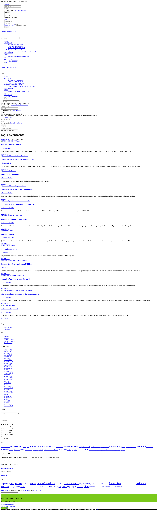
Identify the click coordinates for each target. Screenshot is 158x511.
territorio (40, 450)
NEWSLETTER (13, 61)
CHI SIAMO (8, 43)
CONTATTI (8, 59)
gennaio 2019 (8, 386)
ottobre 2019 (8, 376)
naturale (134, 447)
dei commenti (9, 341)
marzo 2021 (7, 358)
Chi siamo (7, 329)
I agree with (10, 10)
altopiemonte (5, 447)
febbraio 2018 (8, 402)
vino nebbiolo (106, 450)
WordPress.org (8, 343)
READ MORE (5, 154)
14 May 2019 (5, 297)
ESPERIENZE (8, 53)
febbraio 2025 (8, 350)
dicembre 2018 (8, 388)
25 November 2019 (6, 208)
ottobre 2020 (8, 363)
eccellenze (106, 447)
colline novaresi (71, 446)
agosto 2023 (7, 351)
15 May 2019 (5, 282)
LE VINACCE (4, 475)
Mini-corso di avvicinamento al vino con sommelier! (20, 294)
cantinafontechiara (46, 446)
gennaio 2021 (8, 360)
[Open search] (1, 38)
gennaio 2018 (8, 404)
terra (37, 450)
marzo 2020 (7, 369)
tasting (34, 450)
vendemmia (55, 450)
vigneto (74, 450)
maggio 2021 (8, 355)
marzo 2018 (7, 401)
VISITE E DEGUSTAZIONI (13, 49)
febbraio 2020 (8, 371)
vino (86, 449)
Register (6, 4)
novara (151, 447)
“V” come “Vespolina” (9, 309)
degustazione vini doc (94, 447)
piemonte (5, 449)
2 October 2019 (5, 252)
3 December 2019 (6, 178)
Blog (5, 58)
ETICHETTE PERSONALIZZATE (18, 56)
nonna (147, 447)
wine (124, 450)
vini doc (80, 450)
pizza (10, 450)
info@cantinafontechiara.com (19, 105)
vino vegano (119, 450)
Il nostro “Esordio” (8, 234)
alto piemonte (16, 446)
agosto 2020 (7, 365)
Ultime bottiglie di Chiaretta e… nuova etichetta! (19, 204)
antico (28, 447)
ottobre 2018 (8, 391)
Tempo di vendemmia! (9, 249)
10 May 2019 (5, 312)
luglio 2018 (7, 396)
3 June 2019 (4, 267)
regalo (14, 450)
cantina (33, 446)
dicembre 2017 (8, 406)
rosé (26, 450)
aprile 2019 (7, 383)
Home (6, 41)
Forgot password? (9, 25)
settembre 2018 (8, 393)
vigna (69, 450)
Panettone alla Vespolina (10, 174)
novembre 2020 (8, 361)
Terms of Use (26, 490)
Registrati (7, 336)
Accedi (6, 338)
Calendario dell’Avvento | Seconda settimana (17, 159)
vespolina (63, 449)
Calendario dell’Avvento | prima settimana (17, 189)
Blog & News (8, 327)
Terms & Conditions (20, 10)
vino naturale (98, 450)
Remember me (21, 25)
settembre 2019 (8, 378)
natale (127, 447)
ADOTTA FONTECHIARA (16, 48)
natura (130, 447)
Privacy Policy (37, 490)
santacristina (29, 450)
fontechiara (115, 446)
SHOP (6, 54)
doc (101, 447)
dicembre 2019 (8, 373)
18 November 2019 (6, 237)
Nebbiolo (141, 446)
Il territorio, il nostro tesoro (15, 46)
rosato (18, 450)
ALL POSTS (8, 139)
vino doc (92, 450)
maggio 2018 (8, 397)
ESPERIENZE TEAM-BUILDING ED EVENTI (22, 51)
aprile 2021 (7, 356)
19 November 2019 (6, 223)
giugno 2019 (8, 379)
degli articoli (9, 339)
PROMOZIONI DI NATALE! (12, 145)
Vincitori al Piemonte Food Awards (14, 219)
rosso (22, 450)
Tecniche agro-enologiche (15, 44)
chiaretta (61, 447)
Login (6, 19)
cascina (57, 447)
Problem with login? (6, 117)
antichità (24, 447)
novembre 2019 (8, 374)
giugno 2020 (8, 366)
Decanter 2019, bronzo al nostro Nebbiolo (16, 264)
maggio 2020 (8, 368)
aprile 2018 (7, 399)
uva (50, 450)
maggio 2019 (8, 381)
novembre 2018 (8, 389)
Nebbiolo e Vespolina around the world (15, 279)
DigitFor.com (4, 490)
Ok (97, 509)
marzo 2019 (7, 384)
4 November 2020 (6, 148)
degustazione (84, 447)
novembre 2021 (8, 353)
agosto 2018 (7, 394)
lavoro (123, 447)
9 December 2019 (6, 163)
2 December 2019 (6, 193)
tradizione (46, 450)
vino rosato (112, 450)
